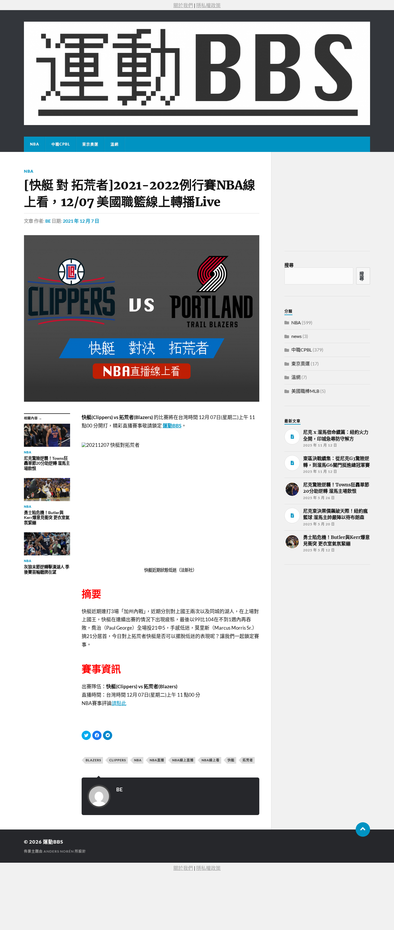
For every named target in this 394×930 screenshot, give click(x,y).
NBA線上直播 (183, 760)
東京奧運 (90, 144)
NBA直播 (157, 760)
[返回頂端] (363, 829)
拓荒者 (248, 760)
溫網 (114, 144)
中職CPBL (60, 144)
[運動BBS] (197, 73)
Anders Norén (59, 851)
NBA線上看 (210, 760)
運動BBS (53, 842)
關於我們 (183, 5)
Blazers (93, 760)
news (296, 336)
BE (48, 221)
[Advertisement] (327, 612)
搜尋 (289, 265)
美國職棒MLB (305, 391)
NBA (34, 144)
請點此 (119, 703)
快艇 (231, 760)
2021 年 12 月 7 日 (81, 221)
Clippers (117, 760)
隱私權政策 (208, 5)
